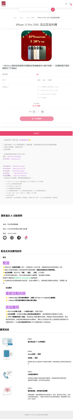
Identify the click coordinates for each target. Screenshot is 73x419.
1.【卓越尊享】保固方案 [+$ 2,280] (49, 87)
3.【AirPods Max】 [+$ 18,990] (48, 94)
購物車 (70, 4)
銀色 (39, 80)
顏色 (3, 80)
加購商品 (5, 87)
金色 (44, 80)
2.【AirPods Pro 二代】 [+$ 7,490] (49, 90)
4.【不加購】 (43, 97)
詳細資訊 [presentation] (36, 133)
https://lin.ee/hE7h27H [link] (20, 173)
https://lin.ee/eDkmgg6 (14, 156)
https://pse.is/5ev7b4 (19, 168)
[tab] (36, 133)
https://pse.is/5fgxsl (18, 171)
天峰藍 (50, 80)
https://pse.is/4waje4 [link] (19, 166)
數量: (30, 111)
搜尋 (53, 9)
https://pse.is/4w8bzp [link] (20, 175)
